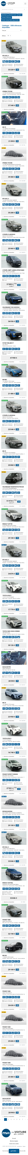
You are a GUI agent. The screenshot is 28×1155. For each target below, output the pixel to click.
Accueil (14, 1138)
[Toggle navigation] (25, 3)
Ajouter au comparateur (9, 73)
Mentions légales (14, 1141)
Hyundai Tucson (12, 14)
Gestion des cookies (14, 1143)
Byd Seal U (4, 14)
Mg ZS (19, 14)
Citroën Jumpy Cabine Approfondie (10, 20)
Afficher (4, 35)
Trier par (4, 30)
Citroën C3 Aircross (6, 17)
